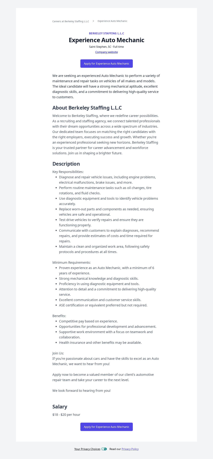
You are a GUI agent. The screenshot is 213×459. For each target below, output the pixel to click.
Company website (106, 52)
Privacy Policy (130, 449)
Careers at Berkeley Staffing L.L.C (70, 21)
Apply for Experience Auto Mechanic (106, 63)
